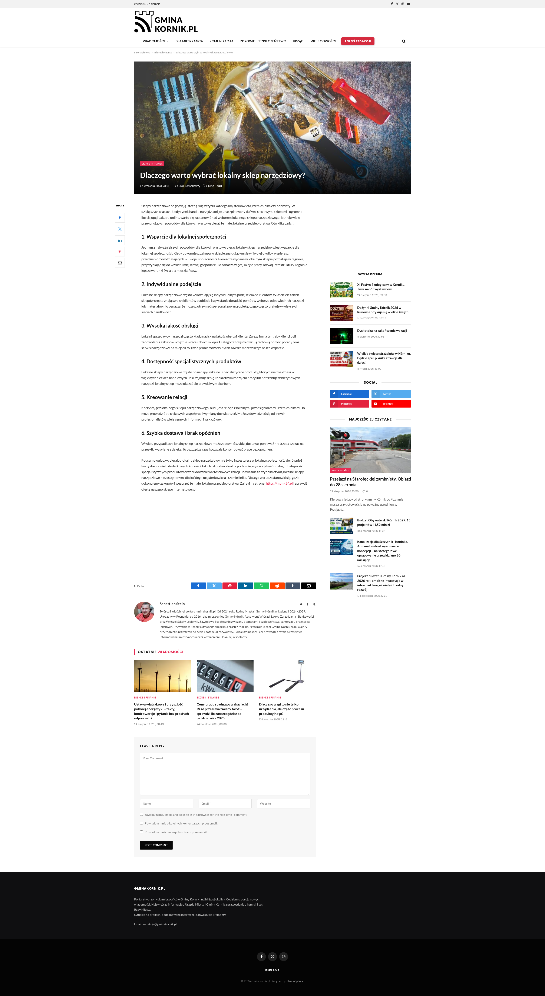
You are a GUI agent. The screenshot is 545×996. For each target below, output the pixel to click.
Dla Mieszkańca (189, 41)
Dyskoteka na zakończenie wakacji (382, 330)
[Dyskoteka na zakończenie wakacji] (341, 336)
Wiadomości (340, 470)
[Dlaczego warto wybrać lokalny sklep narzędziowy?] (272, 128)
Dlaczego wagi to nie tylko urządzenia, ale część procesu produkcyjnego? (281, 709)
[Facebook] (120, 218)
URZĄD (298, 41)
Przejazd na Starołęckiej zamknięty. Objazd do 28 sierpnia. (370, 481)
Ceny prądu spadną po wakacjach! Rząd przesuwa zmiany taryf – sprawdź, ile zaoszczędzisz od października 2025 (222, 711)
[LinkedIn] (120, 240)
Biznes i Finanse (163, 52)
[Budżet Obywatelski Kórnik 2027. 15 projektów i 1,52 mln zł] (341, 526)
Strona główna (142, 52)
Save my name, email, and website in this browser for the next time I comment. (196, 814)
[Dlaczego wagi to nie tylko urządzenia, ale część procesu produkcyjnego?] (287, 676)
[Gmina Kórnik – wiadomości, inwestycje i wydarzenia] (166, 22)
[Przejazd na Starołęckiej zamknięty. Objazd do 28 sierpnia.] (370, 450)
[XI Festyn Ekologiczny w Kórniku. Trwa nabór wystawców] (341, 290)
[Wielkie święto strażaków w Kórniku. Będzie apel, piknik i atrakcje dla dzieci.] (341, 359)
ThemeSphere (294, 981)
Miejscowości (323, 41)
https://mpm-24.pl (279, 483)
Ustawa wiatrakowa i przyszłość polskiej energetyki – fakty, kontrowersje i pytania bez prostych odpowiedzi (161, 711)
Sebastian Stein (172, 604)
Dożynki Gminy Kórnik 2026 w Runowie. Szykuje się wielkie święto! (383, 310)
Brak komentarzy (189, 186)
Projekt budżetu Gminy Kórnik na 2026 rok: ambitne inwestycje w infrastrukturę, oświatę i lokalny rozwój (381, 582)
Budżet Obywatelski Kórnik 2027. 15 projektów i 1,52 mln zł (383, 522)
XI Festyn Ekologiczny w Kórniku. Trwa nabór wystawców (381, 287)
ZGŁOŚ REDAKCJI (358, 41)
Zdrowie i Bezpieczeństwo (263, 41)
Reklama (272, 970)
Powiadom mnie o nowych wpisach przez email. (176, 832)
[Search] (403, 41)
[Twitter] (120, 229)
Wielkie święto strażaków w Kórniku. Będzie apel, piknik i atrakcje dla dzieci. (384, 358)
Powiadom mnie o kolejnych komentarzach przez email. (181, 823)
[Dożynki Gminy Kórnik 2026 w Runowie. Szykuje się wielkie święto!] (341, 313)
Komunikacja (221, 41)
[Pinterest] (120, 251)
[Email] (120, 263)
